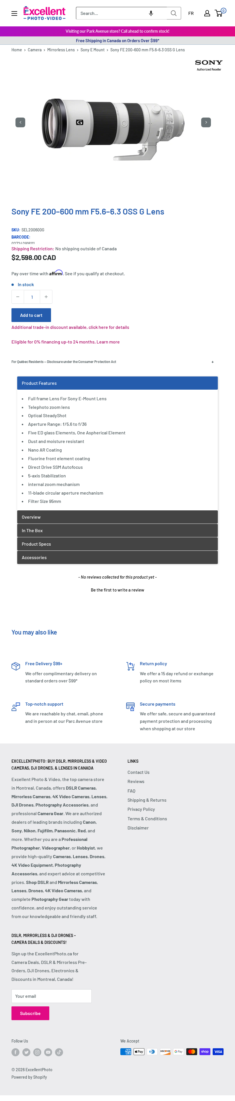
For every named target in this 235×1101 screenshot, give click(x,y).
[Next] (206, 122)
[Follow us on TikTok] (59, 1052)
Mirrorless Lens (61, 49)
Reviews (136, 781)
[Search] (174, 13)
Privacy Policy (141, 809)
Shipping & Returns (147, 800)
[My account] (207, 13)
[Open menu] (14, 13)
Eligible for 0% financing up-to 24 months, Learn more (65, 341)
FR (191, 13)
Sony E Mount (93, 49)
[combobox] (121, 13)
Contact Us (139, 772)
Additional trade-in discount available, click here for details (70, 327)
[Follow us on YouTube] (48, 1052)
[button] (151, 13)
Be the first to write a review (117, 589)
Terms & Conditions (147, 818)
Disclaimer (138, 827)
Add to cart (31, 315)
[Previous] (20, 122)
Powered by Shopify (29, 1077)
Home (16, 49)
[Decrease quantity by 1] (18, 296)
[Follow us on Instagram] (37, 1052)
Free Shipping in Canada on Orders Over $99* (117, 40)
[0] (218, 13)
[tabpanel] (117, 443)
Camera (35, 49)
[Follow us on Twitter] (26, 1052)
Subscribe (30, 1013)
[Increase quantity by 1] (46, 296)
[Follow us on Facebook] (15, 1052)
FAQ (131, 790)
